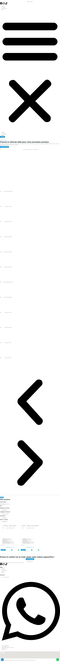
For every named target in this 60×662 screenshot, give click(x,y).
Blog (2, 9)
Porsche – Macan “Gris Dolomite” (30, 525)
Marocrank (34, 660)
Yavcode (22, 660)
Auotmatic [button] (5, 521)
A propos (3, 7)
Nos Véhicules (4, 8)
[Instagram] (4, 3)
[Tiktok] (6, 3)
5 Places (11, 543)
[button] (30, 71)
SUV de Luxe (10, 539)
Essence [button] (5, 517)
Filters (2, 497)
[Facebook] (1, 3)
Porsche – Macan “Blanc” (10, 525)
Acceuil (3, 6)
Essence (9, 540)
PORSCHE (8, 538)
